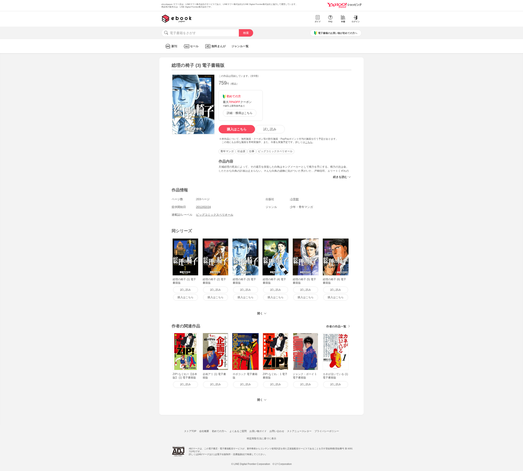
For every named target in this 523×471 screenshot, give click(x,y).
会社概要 (204, 431)
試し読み (269, 129)
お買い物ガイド (258, 431)
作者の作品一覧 (336, 326)
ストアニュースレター (299, 431)
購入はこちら (237, 129)
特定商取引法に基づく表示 (261, 438)
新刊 (174, 46)
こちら (308, 142)
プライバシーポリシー (326, 431)
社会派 (241, 151)
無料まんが (218, 46)
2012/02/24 (203, 207)
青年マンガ (227, 151)
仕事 (251, 151)
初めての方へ (219, 431)
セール (194, 46)
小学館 (294, 199)
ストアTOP (190, 431)
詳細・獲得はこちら (240, 113)
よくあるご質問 (238, 431)
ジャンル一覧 (240, 46)
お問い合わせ (276, 431)
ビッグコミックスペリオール (275, 151)
